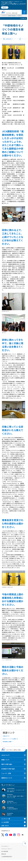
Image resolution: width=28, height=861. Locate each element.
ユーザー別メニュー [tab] (9, 785)
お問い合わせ (5, 825)
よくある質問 (5, 822)
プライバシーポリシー (6, 849)
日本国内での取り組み (8, 769)
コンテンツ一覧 (5, 819)
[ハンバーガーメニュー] (24, 11)
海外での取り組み (6, 764)
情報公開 (3, 854)
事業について (5, 760)
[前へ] (23, 15)
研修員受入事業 (7, 741)
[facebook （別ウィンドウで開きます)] (6, 834)
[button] (8, 39)
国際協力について (6, 778)
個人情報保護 (4, 851)
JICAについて (5, 755)
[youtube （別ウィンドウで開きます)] (10, 835)
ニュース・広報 (6, 773)
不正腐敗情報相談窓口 (6, 856)
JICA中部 (22, 18)
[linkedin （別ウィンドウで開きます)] (14, 835)
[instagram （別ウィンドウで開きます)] (18, 834)
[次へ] (26, 15)
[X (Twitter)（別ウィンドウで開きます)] (2, 834)
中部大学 (5, 736)
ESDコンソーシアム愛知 (9, 739)
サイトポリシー (5, 846)
